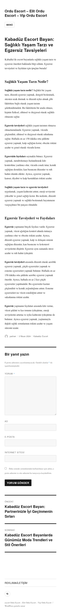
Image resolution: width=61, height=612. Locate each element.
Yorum (10, 373)
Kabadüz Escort (40, 336)
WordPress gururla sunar (15, 605)
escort (7, 602)
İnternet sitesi (15, 452)
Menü (9, 24)
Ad (6, 421)
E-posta (10, 436)
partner (13, 336)
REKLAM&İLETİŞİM (16, 583)
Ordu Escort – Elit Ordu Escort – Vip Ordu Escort (26, 13)
